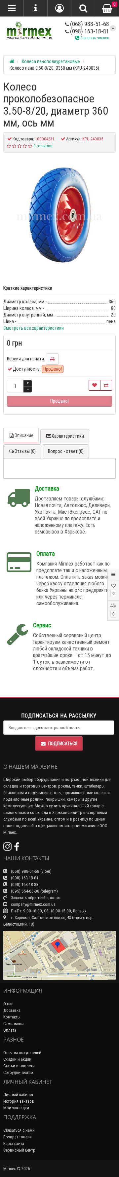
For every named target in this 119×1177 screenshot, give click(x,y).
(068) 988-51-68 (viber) (31, 871)
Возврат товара (17, 1137)
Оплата (9, 1030)
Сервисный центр (19, 1150)
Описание (24, 435)
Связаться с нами (19, 1130)
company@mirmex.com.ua (33, 904)
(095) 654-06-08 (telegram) (34, 891)
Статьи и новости (19, 1066)
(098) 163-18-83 (24, 884)
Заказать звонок (94, 37)
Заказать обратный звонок (35, 898)
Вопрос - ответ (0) (66, 451)
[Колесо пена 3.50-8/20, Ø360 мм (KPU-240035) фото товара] (59, 215)
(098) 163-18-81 (89, 31)
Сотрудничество (18, 1072)
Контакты (11, 1017)
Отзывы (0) (25, 451)
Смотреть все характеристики (33, 328)
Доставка (11, 1010)
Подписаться (62, 744)
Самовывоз (13, 1023)
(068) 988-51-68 (89, 24)
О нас (8, 1004)
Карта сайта (13, 1143)
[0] (107, 8)
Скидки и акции (17, 1059)
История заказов (18, 1101)
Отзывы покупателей (22, 1052)
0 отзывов (43, 146)
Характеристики (68, 436)
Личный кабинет (18, 1094)
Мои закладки (16, 1108)
